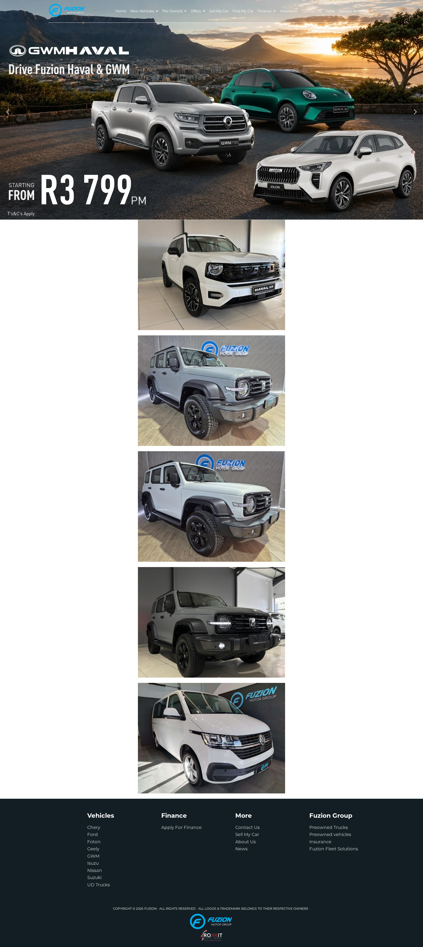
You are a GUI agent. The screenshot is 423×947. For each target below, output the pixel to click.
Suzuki (94, 877)
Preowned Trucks (328, 827)
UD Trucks (98, 884)
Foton (94, 841)
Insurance (320, 841)
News (241, 848)
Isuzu (93, 863)
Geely (93, 848)
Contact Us (247, 827)
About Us (245, 841)
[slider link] (211, 110)
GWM (93, 856)
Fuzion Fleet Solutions (333, 848)
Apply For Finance (181, 827)
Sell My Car (247, 834)
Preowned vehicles (330, 834)
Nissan (94, 870)
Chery (93, 827)
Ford (92, 834)
